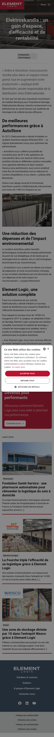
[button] (27, 387)
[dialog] (27, 368)
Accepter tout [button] (27, 373)
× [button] (48, 349)
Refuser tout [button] (27, 380)
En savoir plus (18, 367)
